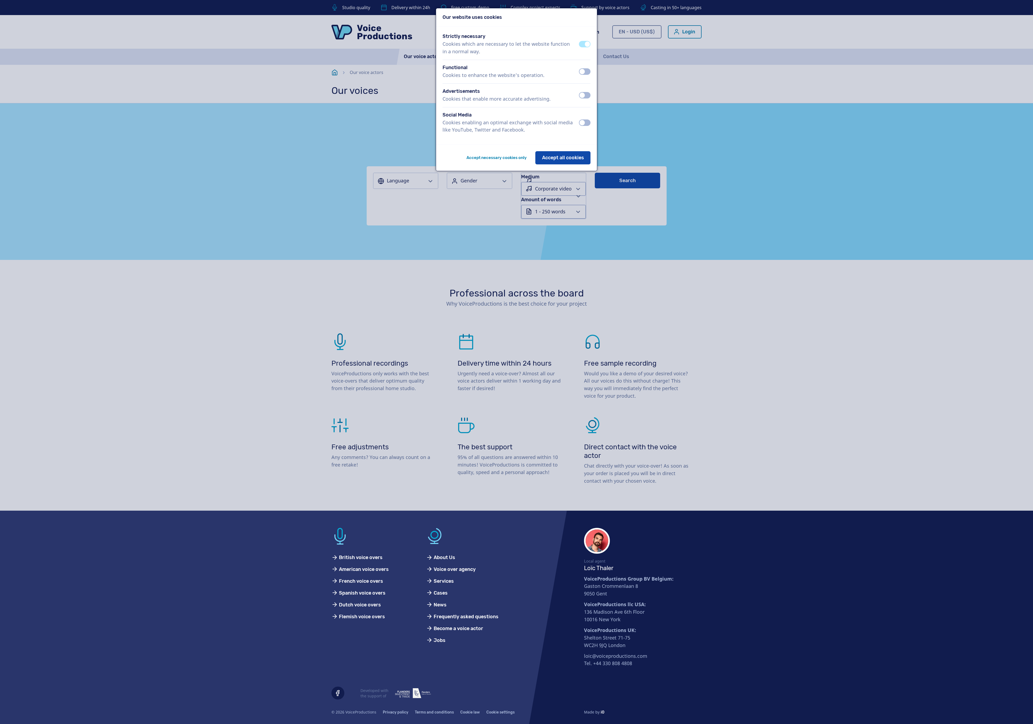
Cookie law (470, 712)
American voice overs (363, 569)
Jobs (439, 640)
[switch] (584, 44)
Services (443, 581)
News (440, 605)
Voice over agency (454, 569)
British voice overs (360, 557)
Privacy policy (395, 712)
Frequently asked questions (465, 617)
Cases (440, 593)
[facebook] (337, 693)
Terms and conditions (434, 712)
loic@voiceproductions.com (615, 656)
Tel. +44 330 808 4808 (608, 663)
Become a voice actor (458, 628)
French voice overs (360, 581)
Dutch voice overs (359, 605)
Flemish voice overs (361, 617)
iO (602, 712)
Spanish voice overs (361, 593)
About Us (444, 557)
